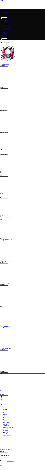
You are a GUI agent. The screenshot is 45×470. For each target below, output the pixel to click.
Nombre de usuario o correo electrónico (4, 455)
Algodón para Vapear (5, 421)
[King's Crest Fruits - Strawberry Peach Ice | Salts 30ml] (8, 323)
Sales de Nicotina (4, 417)
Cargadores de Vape (5, 420)
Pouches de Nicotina (5, 27)
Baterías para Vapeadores (5, 23)
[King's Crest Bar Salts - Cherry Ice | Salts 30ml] (8, 61)
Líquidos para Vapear (3, 416)
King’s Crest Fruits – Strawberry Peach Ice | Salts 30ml (6, 326)
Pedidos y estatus (5, 33)
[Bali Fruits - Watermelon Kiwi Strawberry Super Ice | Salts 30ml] (8, 302)
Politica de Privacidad (6, 35)
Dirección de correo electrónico (3, 461)
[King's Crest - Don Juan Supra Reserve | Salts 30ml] (8, 367)
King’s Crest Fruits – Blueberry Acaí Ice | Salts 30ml (5, 195)
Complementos (3, 26)
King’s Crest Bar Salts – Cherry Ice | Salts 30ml (5, 64)
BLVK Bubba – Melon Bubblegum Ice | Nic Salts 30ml (6, 392)
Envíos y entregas (5, 34)
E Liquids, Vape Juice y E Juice (6, 20)
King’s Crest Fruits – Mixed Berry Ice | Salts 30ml (5, 173)
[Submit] (1, 18)
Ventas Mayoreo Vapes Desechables (6, 37)
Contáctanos (2, 31)
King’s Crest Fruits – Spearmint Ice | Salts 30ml (5, 217)
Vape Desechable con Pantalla (6, 406)
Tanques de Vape (4, 24)
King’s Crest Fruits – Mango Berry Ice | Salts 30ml (5, 348)
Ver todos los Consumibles (5, 19)
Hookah (3, 407)
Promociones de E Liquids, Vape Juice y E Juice (8, 427)
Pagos (4, 36)
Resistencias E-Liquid (5, 18)
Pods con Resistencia (5, 17)
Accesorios (2, 419)
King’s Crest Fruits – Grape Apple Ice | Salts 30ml (5, 283)
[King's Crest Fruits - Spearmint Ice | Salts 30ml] (8, 214)
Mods (3, 410)
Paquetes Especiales (5, 30)
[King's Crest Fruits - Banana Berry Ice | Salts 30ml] (8, 258)
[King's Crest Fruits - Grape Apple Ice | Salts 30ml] (8, 280)
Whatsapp (4, 32)
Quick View (1, 127)
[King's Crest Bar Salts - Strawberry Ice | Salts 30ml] (8, 83)
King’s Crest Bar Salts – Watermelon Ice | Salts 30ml (6, 239)
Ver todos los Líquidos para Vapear (6, 418)
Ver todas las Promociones (6, 428)
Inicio (0, 42)
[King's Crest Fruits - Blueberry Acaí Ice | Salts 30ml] (8, 192)
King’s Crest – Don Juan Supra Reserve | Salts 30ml (5, 370)
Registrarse (1, 465)
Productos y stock (6, 431)
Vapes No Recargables (5, 405)
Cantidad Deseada (2, 451)
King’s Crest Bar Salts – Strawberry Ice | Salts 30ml (5, 86)
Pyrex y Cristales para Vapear (6, 25)
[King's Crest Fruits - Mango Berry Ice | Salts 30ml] (8, 345)
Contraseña (1, 456)
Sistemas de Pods (5, 409)
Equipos (2, 408)
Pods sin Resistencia (5, 414)
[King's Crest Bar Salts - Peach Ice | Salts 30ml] (8, 105)
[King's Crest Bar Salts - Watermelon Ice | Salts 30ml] (8, 236)
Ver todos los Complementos (6, 28)
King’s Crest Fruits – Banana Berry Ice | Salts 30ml (5, 261)
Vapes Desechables (3, 404)
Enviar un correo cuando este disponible (4, 88)
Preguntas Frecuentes (5, 430)
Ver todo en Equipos (5, 411)
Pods (3, 16)
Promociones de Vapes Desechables (6, 29)
